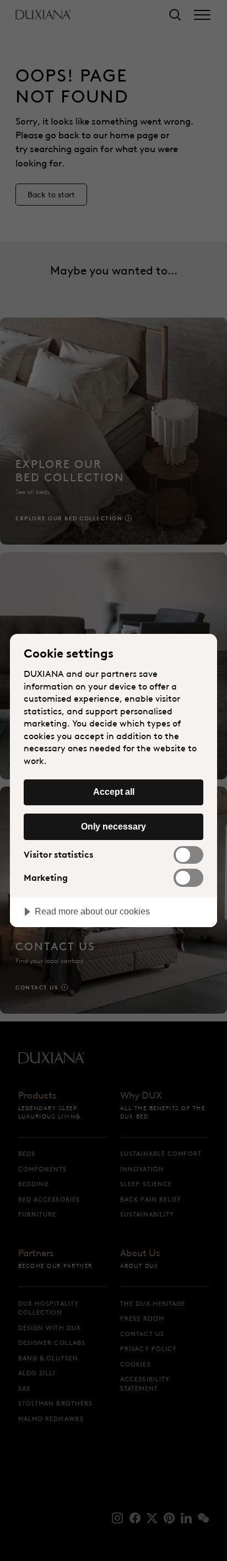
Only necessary (113, 826)
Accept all (113, 791)
